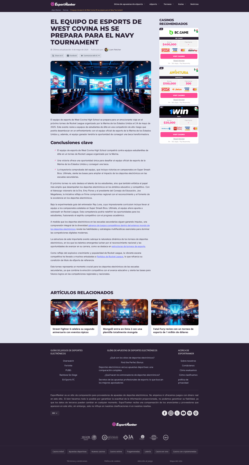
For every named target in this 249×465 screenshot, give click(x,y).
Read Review (179, 60)
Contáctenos (188, 365)
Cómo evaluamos (188, 370)
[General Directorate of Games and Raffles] (89, 437)
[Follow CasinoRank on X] (177, 413)
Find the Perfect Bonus (132, 362)
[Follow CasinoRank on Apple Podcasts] (195, 413)
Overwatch (68, 360)
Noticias (194, 4)
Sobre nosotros (188, 360)
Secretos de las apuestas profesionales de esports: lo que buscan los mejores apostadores (131, 381)
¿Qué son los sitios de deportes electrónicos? (132, 357)
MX (53, 413)
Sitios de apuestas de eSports (128, 4)
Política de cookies (112, 461)
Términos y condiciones (77, 461)
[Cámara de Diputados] (110, 437)
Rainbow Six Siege (68, 374)
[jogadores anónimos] (128, 437)
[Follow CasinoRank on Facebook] (164, 413)
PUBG (68, 370)
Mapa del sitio (176, 461)
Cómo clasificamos (188, 374)
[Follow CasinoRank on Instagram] (170, 413)
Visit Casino (179, 56)
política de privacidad (183, 381)
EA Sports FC (68, 379)
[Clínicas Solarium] (142, 437)
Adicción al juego (145, 461)
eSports (153, 4)
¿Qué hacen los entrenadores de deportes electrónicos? (132, 374)
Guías (181, 4)
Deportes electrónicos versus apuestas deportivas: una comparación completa (126, 369)
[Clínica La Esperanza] (154, 437)
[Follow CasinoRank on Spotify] (189, 413)
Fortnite (68, 365)
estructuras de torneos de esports (128, 246)
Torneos (167, 4)
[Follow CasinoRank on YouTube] (183, 413)
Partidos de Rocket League (110, 256)
